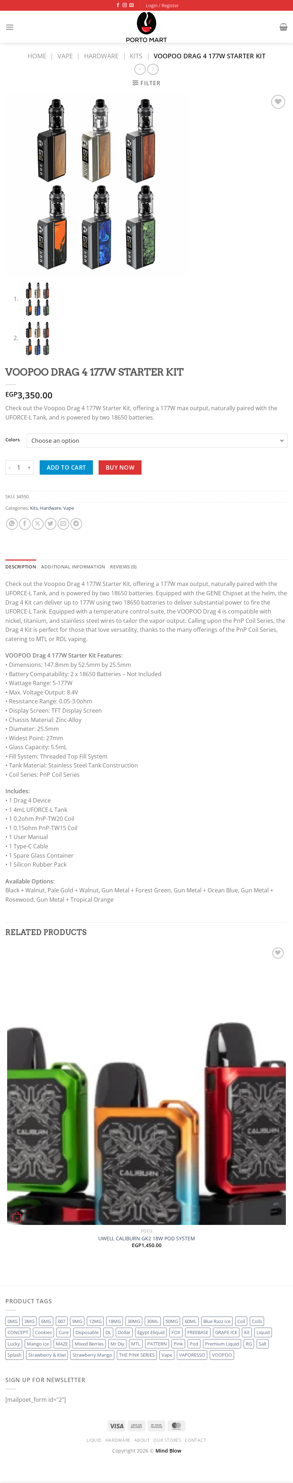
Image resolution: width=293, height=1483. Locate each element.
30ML (153, 1321)
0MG (13, 1321)
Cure (64, 1332)
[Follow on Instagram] (125, 5)
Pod (194, 1344)
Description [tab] (20, 566)
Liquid (263, 1332)
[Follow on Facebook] (118, 5)
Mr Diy (117, 1344)
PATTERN (157, 1344)
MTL (135, 1344)
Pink (178, 1344)
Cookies (43, 1332)
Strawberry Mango (92, 1355)
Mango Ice (38, 1344)
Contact (195, 1440)
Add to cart (66, 467)
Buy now (120, 467)
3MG (29, 1321)
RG (249, 1344)
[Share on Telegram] (76, 524)
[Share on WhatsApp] (12, 524)
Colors (12, 439)
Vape (65, 55)
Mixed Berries (89, 1344)
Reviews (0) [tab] (123, 566)
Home (37, 55)
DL (108, 1332)
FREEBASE (197, 1332)
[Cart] (283, 27)
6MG (46, 1321)
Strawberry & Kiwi (47, 1355)
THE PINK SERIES (137, 1355)
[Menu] (9, 27)
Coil (241, 1321)
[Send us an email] (131, 5)
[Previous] (9, 1273)
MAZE (62, 1344)
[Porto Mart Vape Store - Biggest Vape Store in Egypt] (146, 27)
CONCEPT (18, 1332)
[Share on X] (38, 524)
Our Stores (167, 1440)
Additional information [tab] (73, 566)
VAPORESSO (192, 1355)
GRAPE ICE (226, 1332)
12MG (95, 1321)
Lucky (14, 1344)
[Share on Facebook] (25, 524)
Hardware (101, 55)
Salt (263, 1344)
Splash (14, 1355)
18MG (114, 1321)
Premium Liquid (222, 1344)
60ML (191, 1321)
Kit (247, 1332)
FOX (176, 1332)
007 (61, 1321)
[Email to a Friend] (63, 524)
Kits (136, 55)
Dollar (124, 1332)
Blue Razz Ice (216, 1321)
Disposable (87, 1332)
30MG (134, 1321)
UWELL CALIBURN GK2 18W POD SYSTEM (146, 1238)
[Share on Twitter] (50, 524)
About (142, 1440)
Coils (257, 1321)
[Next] (28, 1273)
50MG (171, 1321)
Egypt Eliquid (151, 1332)
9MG (77, 1321)
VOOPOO (222, 1355)
